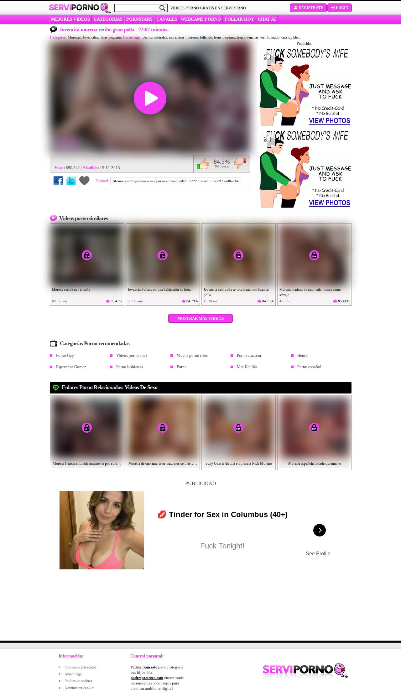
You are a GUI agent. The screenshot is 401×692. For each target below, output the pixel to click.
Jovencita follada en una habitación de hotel (159, 289)
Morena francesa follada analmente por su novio (87, 463)
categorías (108, 19)
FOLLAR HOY (239, 19)
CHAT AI (267, 19)
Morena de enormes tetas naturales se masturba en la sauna (162, 463)
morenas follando (199, 37)
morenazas (177, 37)
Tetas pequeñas (111, 37)
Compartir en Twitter (71, 180)
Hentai (303, 355)
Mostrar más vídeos (200, 318)
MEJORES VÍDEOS (70, 19)
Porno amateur (249, 355)
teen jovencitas (247, 37)
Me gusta (203, 163)
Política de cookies (78, 681)
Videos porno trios (192, 355)
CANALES (166, 19)
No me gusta (240, 163)
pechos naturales (155, 37)
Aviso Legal (73, 674)
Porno (182, 366)
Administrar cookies (80, 688)
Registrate (311, 8)
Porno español (309, 366)
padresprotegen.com (147, 678)
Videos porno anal (131, 355)
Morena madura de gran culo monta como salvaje (310, 292)
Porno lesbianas (129, 366)
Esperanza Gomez (71, 366)
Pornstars (139, 19)
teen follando (269, 37)
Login (342, 8)
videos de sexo (141, 387)
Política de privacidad (80, 667)
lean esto (150, 667)
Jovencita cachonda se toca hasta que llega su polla (236, 292)
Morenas (74, 37)
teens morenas (224, 37)
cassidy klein (290, 37)
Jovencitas (90, 37)
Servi (74, 7)
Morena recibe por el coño (71, 289)
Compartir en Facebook (58, 180)
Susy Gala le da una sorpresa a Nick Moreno (239, 463)
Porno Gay (65, 355)
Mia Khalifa (247, 366)
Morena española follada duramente (314, 463)
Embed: (103, 180)
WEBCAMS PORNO (201, 19)
